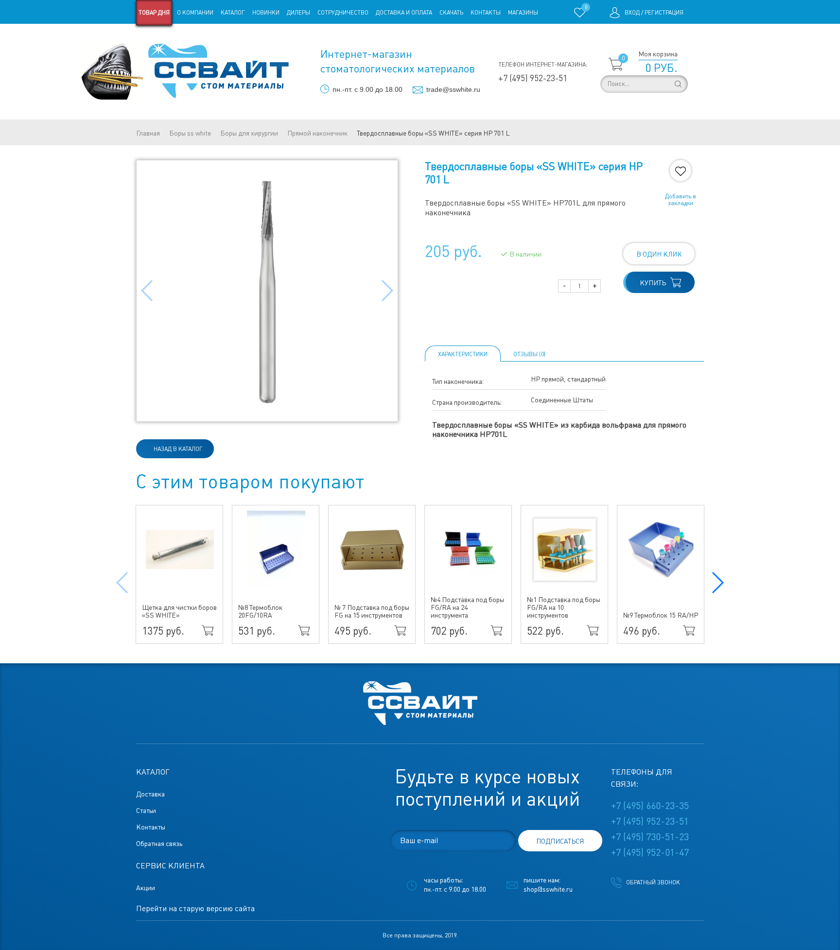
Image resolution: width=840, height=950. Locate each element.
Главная (148, 133)
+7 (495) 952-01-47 (650, 852)
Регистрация (664, 12)
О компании (195, 12)
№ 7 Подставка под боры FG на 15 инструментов (371, 611)
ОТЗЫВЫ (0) (529, 354)
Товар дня (154, 12)
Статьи (215, 38)
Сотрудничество (342, 12)
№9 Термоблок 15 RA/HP (660, 615)
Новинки (266, 12)
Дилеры (298, 12)
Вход (632, 12)
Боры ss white (190, 133)
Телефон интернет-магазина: (542, 64)
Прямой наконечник (317, 133)
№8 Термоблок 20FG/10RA (260, 611)
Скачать (451, 12)
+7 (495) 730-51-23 (650, 837)
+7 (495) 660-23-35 (650, 806)
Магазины (523, 12)
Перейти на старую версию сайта (195, 908)
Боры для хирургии (249, 133)
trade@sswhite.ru (453, 89)
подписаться (560, 841)
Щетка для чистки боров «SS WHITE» (179, 611)
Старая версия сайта (167, 38)
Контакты (486, 12)
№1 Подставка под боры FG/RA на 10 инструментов (563, 607)
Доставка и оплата (404, 12)
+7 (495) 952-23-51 (532, 78)
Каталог (233, 12)
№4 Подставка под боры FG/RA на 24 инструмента (467, 607)
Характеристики (463, 354)
